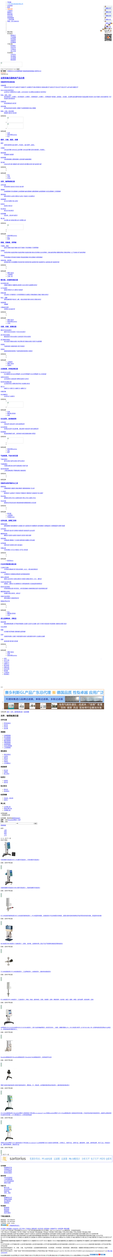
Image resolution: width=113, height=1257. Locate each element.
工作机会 (13, 49)
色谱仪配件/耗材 (21, 636)
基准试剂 (26, 530)
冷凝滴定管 (28, 525)
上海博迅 (10, 274)
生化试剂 (32, 530)
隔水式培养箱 (36, 252)
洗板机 (6, 285)
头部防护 (12, 493)
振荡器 (12, 154)
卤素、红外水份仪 (23, 92)
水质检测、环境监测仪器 (9, 369)
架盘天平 (52, 87)
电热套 (80, 96)
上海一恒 (10, 276)
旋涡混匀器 (38, 164)
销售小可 (108, 8)
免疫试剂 (27, 428)
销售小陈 (108, 27)
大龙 (8, 176)
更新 (5, 833)
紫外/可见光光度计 (6, 330)
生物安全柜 (18, 498)
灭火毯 (32, 488)
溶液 (2, 639)
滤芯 (38, 623)
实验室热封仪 (15, 598)
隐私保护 (34, 1228)
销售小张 (108, 12)
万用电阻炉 (48, 96)
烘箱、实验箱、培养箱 (8, 242)
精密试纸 (22, 540)
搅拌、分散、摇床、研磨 (9, 140)
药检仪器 (3, 293)
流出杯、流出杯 (8, 215)
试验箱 (3, 255)
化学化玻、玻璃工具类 (8, 520)
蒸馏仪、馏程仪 (8, 583)
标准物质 (3, 431)
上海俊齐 (10, 10)
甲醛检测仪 (17, 470)
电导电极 (11, 631)
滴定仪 (10, 113)
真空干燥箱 (21, 247)
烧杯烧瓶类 (7, 525)
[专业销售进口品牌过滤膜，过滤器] (54, 702)
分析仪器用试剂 (19, 424)
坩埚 (5, 545)
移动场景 (13, 59)
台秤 (68, 87)
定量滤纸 (6, 540)
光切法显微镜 (50, 191)
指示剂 (12, 530)
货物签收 (6, 1202)
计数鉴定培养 (5, 307)
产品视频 (13, 37)
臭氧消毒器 (18, 488)
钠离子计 (6, 388)
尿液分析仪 (37, 299)
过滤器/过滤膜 (40, 636)
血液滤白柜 (49, 262)
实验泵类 (3, 101)
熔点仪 (6, 210)
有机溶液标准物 (26, 433)
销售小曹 (108, 23)
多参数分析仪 (26, 383)
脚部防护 (29, 493)
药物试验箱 (33, 294)
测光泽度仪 (7, 196)
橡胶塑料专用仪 (5, 591)
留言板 (6, 670)
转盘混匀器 (23, 164)
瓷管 (15, 545)
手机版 (9, 2)
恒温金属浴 (85, 96)
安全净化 (3, 496)
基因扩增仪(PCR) (9, 289)
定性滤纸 (32, 540)
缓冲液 (12, 641)
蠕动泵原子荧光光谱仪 (10, 336)
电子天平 (12, 87)
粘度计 (16, 215)
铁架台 (17, 549)
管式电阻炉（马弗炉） (24, 96)
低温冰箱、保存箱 (6, 260)
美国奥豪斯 (10, 17)
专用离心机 (22, 220)
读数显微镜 (35, 191)
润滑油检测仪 (26, 583)
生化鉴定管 (11, 309)
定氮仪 (39, 294)
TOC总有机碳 (42, 374)
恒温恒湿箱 (28, 252)
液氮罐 (6, 304)
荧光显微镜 (14, 191)
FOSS (9, 178)
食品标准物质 (8, 433)
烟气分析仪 (14, 461)
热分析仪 (3, 209)
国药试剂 (6, 530)
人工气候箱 (73, 252)
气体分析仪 (4, 459)
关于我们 (3, 1228)
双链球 (19, 535)
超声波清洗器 (8, 108)
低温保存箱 (56, 262)
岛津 (8, 133)
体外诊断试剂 (34, 428)
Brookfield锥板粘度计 (26, 1057)
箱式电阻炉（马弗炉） (10, 96)
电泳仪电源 (24, 299)
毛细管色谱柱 (8, 636)
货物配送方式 (8, 1197)
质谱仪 (3, 349)
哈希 (8, 239)
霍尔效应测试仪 (33, 569)
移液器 (31, 71)
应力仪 (6, 201)
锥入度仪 (15, 201)
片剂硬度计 (13, 294)
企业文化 (13, 47)
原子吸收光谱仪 (5, 339)
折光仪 (17, 186)
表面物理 (3, 199)
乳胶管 (10, 535)
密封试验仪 (7, 598)
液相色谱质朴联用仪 (10, 351)
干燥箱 (24, 71)
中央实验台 (7, 549)
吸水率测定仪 (37, 87)
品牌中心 (6, 663)
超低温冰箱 (7, 262)
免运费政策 (7, 1201)
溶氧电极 (17, 631)
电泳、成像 (4, 297)
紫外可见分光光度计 (10, 331)
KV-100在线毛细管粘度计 (51, 915)
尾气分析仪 (21, 461)
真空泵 (14, 103)
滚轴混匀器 (16, 164)
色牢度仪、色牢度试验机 (21, 588)
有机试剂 (12, 424)
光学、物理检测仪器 (8, 181)
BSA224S (14, 71)
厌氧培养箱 (67, 252)
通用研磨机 (15, 159)
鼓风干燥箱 (7, 247)
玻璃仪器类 (4, 524)
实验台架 (3, 548)
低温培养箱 (14, 252)
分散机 (9, 71)
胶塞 (29, 535)
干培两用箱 (35, 247)
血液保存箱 (35, 262)
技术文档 (6, 669)
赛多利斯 (10, 14)
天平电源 (16, 623)
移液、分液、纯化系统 (7, 111)
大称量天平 (29, 87)
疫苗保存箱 (28, 262)
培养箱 (3, 250)
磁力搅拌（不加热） (18, 145)
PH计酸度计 (4, 394)
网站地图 (66, 1228)
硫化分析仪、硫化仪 (14, 593)
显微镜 (3, 189)
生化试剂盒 (4, 427)
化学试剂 (3, 422)
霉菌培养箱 (60, 252)
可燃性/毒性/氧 (8, 465)
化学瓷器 (3, 543)
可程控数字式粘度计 (20, 859)
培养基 (6, 309)
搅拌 (2, 143)
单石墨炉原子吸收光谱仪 (25, 341)
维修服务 (6, 1211)
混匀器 (3, 162)
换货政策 (6, 1207)
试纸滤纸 (3, 538)
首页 (5, 658)
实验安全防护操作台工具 (9, 483)
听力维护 (40, 493)
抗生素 (14, 428)
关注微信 (13, 56)
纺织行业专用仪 (5, 586)
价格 (5, 832)
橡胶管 (6, 535)
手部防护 (18, 493)
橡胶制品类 (4, 533)
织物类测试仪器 (33, 588)
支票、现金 (7, 1192)
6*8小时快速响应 (9, 1181)
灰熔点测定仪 (18, 579)
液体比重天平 (46, 87)
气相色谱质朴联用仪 (22, 351)
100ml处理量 (7, 149)
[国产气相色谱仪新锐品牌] (54, 709)
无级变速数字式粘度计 (20, 887)
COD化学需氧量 (25, 374)
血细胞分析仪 (33, 285)
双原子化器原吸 (37, 341)
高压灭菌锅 (32, 108)
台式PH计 (7, 92)
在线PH (12, 396)
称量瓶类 (34, 525)
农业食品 (3, 572)
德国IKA (9, 12)
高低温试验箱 (24, 257)
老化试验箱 (32, 257)
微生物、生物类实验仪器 (9, 280)
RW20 (39, 71)
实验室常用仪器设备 (8, 82)
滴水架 (26, 549)
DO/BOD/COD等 (5, 372)
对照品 (33, 433)
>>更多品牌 (10, 19)
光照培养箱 (7, 252)
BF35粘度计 (32, 943)
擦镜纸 (12, 540)
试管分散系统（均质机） (38, 149)
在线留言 (13, 40)
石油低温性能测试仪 (36, 583)
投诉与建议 (7, 1212)
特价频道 (13, 39)
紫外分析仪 (30, 299)
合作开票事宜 (8, 1171)
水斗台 (13, 549)
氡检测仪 (23, 470)
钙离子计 (12, 388)
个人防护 (3, 491)
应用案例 (13, 42)
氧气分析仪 (7, 461)
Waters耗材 (4, 626)
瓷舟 (8, 545)
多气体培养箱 (81, 252)
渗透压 (28, 294)
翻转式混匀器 (30, 164)
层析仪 (16, 289)
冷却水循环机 (104, 96)
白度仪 (13, 196)
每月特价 (6, 665)
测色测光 (3, 194)
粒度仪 (3, 204)
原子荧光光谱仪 (5, 335)
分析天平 (6, 87)
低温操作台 (42, 262)
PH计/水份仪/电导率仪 (7, 90)
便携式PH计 (13, 92)
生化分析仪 (25, 285)
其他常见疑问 (8, 1172)
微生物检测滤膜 (8, 623)
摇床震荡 (3, 152)
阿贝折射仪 (7, 186)
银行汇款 (6, 1187)
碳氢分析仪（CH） (31, 579)
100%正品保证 (8, 1177)
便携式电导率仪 (17, 383)
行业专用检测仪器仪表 (8, 564)
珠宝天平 (64, 87)
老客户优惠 (7, 1182)
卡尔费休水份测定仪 (34, 92)
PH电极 (6, 631)
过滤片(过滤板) (32, 623)
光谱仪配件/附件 (31, 636)
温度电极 (22, 631)
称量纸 (27, 540)
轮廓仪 (10, 201)
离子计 (3, 386)
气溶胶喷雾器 (25, 108)
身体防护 (34, 493)
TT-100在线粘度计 (26, 971)
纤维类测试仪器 (8, 588)
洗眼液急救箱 (26, 488)
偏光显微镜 (28, 191)
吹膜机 (6, 593)
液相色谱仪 (14, 346)
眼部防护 (6, 493)
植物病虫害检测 (15, 574)
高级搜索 (3, 825)
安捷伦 (9, 365)
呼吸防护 (23, 493)
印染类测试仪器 (42, 588)
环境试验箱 (7, 257)
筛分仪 (10, 205)
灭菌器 (19, 108)
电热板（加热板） (57, 96)
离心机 (3, 218)
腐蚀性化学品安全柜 (10, 502)
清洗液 (16, 641)
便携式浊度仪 (20, 378)
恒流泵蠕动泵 (8, 103)
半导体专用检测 (8, 569)
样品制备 (52, 623)
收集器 (21, 289)
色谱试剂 (20, 530)
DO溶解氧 (7, 374)
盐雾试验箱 (39, 257)
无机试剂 (6, 424)
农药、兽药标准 (17, 433)
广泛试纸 (16, 540)
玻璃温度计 (47, 525)
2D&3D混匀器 (8, 164)
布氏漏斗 (20, 545)
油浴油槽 (74, 96)
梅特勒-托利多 (11, 413)
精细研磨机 (28, 159)
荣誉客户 (13, 35)
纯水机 (15, 113)
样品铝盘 (46, 623)
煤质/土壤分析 (5, 577)
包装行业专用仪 (5, 596)
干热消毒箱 (28, 247)
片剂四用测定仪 (21, 294)
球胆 (26, 535)
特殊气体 (25, 465)
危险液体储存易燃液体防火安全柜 (26, 502)
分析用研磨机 (8, 159)
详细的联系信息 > (14, 1225)
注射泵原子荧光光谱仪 (24, 336)
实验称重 (3, 85)
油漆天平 (18, 87)
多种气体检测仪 (17, 465)
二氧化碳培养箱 (51, 252)
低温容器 (3, 302)
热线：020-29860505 (13, 21)
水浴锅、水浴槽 (67, 96)
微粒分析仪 (45, 294)
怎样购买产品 (8, 1169)
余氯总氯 (3, 391)
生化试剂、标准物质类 (8, 419)
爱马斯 (9, 513)
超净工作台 (11, 498)
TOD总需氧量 (34, 374)
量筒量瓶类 (14, 525)
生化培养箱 (43, 252)
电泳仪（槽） (16, 299)
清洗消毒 (3, 106)
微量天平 (75, 87)
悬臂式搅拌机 (8, 145)
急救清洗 (3, 486)
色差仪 (26, 196)
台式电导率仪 (8, 383)
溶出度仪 (6, 294)
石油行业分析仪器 (6, 582)
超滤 (65, 623)
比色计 (21, 196)
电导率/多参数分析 (6, 382)
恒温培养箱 (21, 252)
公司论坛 (13, 54)
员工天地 (13, 51)
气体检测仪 (4, 464)
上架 (5, 830)
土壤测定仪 (7, 574)
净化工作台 (25, 498)
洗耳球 (23, 535)
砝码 (71, 87)
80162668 (3, 72)
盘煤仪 (24, 579)
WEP (8, 615)
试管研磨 (21, 159)
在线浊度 (13, 378)
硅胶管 (15, 535)
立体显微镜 (21, 191)
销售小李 (108, 15)
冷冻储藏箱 (14, 262)
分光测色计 (31, 196)
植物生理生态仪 (5, 601)
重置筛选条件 (16, 818)
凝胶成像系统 (8, 299)
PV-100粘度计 (47, 999)
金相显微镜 (42, 191)
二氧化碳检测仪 (8, 470)
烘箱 (27, 71)
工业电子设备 (5, 567)
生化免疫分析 (5, 283)
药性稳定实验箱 (15, 257)
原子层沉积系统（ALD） (21, 569)
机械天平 (23, 87)
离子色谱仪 (21, 346)
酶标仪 (10, 285)
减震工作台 (32, 498)
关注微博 (13, 58)
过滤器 (25, 623)
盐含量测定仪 (18, 583)
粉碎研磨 (3, 157)
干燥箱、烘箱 (5, 246)
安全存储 (3, 501)
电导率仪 (43, 92)
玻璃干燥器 (61, 525)
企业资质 (10, 5)
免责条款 (46, 1228)
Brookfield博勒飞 (13, 820)
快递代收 (6, 1191)
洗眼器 (13, 488)
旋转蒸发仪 (11, 98)
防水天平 (58, 87)
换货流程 (6, 1209)
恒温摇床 (6, 154)
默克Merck (10, 560)
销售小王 (108, 19)
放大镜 (21, 186)
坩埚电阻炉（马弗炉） (37, 96)
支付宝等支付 (8, 1189)
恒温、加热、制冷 (6, 95)
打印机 (42, 623)
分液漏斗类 (21, 525)
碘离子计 (23, 388)
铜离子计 (18, 388)
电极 (20, 71)
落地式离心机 (15, 220)
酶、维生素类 (20, 428)
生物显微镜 (7, 191)
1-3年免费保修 (8, 1179)
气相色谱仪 (7, 346)
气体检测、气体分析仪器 (9, 456)
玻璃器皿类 (54, 525)
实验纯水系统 (59, 623)
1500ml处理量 (26, 149)
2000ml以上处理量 (17, 149)
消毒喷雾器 (7, 488)
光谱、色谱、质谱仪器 (8, 326)
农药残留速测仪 (25, 574)
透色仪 (17, 196)
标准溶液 (6, 641)
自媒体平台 (53, 1228)
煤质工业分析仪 (8, 579)
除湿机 (14, 108)
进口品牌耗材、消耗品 (8, 618)
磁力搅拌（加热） (29, 145)
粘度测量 (3, 213)
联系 (8, 7)
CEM (8, 323)
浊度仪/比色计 (5, 377)
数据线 (21, 623)
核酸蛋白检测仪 (17, 285)
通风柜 (6, 498)
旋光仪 (13, 186)
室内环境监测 (5, 468)
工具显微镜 (57, 191)
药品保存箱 (21, 262)
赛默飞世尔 (10, 273)
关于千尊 (6, 660)
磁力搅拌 (35, 71)
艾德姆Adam (10, 517)
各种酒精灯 (40, 525)
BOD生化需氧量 (15, 374)
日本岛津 (10, 16)
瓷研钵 (12, 545)
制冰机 (91, 96)
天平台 (21, 549)
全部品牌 (60, 1228)
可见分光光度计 (20, 331)
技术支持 (40, 1228)
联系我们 (13, 45)
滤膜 (18, 71)
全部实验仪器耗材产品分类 (12, 78)
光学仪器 (3, 185)
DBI (8, 450)
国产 (8, 452)
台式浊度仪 (7, 378)
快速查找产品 (8, 1167)
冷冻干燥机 (96, 96)
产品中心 (6, 662)
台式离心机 (7, 220)
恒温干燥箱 (14, 247)
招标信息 (6, 667)
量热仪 (40, 579)
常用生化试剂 (8, 428)
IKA (8, 136)
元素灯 (14, 636)
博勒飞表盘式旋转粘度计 (35, 1085)
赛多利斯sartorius (12, 134)
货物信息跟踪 (8, 1199)
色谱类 (3, 344)
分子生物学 (4, 288)
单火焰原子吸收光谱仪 (10, 341)
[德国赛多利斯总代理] (54, 695)
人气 (5, 835)
